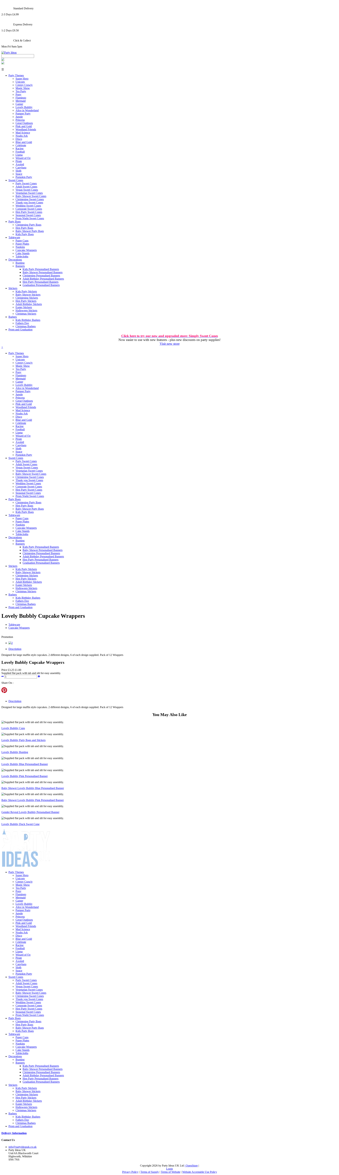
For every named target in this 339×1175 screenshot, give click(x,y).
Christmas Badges (26, 326)
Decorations (15, 259)
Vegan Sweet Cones (27, 189)
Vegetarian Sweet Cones (29, 192)
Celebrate (21, 145)
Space (19, 173)
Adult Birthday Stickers (29, 304)
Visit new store (170, 343)
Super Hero (22, 78)
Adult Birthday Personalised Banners (43, 278)
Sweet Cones (15, 180)
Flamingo (21, 97)
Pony (18, 94)
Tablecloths (22, 256)
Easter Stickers (24, 307)
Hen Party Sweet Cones (29, 212)
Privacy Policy (130, 1171)
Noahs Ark (22, 135)
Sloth (18, 170)
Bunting (20, 262)
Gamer (19, 104)
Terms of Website (170, 1171)
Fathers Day (22, 323)
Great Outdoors (24, 123)
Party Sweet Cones (26, 183)
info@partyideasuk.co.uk (22, 1146)
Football (20, 151)
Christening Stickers (27, 297)
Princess (20, 119)
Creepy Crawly (24, 84)
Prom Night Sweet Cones (30, 218)
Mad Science (23, 132)
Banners (20, 266)
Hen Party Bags (24, 227)
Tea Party (21, 91)
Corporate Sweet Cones (29, 208)
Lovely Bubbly (24, 107)
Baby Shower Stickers (28, 294)
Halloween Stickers (26, 310)
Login (169, 1168)
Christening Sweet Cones (30, 199)
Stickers (12, 288)
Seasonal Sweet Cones (28, 215)
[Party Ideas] (9, 52)
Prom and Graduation (20, 329)
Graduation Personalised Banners (41, 285)
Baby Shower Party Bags (30, 231)
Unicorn (20, 81)
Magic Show (23, 88)
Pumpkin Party (24, 177)
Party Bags (14, 221)
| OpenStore (191, 1165)
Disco (19, 138)
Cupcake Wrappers (26, 250)
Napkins (20, 246)
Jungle (19, 116)
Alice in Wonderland (27, 110)
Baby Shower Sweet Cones (31, 196)
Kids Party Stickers (26, 291)
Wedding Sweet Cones (28, 205)
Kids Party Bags (25, 234)
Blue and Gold (24, 142)
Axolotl (20, 164)
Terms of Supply (149, 1171)
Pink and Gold (24, 126)
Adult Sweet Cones (26, 186)
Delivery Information (14, 1133)
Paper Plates (22, 243)
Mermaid (21, 100)
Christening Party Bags (28, 224)
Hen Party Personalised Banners (40, 281)
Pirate (19, 161)
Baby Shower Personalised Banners (43, 272)
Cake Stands (22, 253)
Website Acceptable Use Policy (199, 1171)
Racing (19, 148)
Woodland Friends (26, 129)
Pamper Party (23, 113)
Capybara (21, 167)
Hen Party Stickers (26, 300)
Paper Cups (22, 240)
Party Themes (16, 75)
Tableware (14, 237)
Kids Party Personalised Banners (41, 269)
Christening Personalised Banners (41, 275)
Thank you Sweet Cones (29, 202)
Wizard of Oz (23, 158)
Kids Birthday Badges (28, 319)
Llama (19, 154)
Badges (12, 316)
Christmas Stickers (26, 313)
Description (14, 648)
